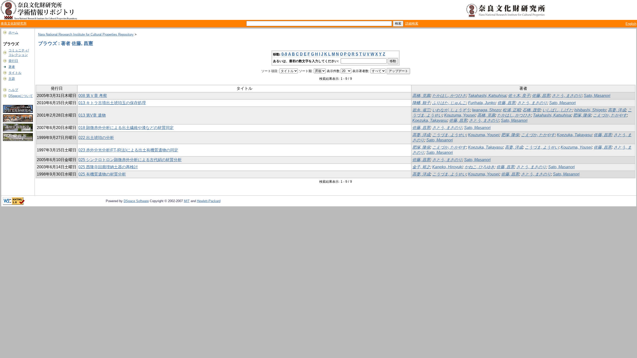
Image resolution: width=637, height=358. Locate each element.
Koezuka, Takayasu (429, 120)
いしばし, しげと (557, 110)
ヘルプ (13, 90)
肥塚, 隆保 (582, 115)
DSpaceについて (20, 96)
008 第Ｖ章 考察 (92, 95)
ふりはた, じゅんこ (449, 103)
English (631, 24)
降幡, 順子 (421, 103)
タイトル (14, 73)
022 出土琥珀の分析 (96, 137)
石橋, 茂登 (531, 110)
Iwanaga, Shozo (486, 110)
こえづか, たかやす (610, 115)
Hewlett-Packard (208, 201)
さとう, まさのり (567, 95)
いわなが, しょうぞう (451, 110)
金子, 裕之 (421, 167)
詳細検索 (411, 23)
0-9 (284, 54)
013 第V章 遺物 (92, 115)
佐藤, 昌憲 (541, 95)
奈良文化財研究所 (14, 23)
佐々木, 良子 (519, 95)
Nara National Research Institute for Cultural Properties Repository (86, 34)
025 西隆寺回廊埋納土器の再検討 (108, 167)
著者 (11, 67)
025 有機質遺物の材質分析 (102, 174)
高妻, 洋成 (617, 110)
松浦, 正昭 (512, 110)
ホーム (13, 32)
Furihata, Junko (481, 103)
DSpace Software (136, 201)
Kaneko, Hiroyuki (447, 167)
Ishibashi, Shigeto (590, 110)
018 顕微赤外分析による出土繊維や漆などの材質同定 (126, 128)
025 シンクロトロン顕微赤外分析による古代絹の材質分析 (130, 160)
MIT (187, 201)
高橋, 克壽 (421, 95)
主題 (11, 79)
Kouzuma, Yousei (459, 115)
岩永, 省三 (421, 110)
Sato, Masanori (597, 95)
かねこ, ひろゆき (479, 167)
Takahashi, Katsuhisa (487, 95)
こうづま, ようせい (449, 135)
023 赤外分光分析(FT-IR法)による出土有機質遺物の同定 (128, 150)
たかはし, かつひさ (449, 95)
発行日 (13, 61)
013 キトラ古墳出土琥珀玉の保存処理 (112, 103)
